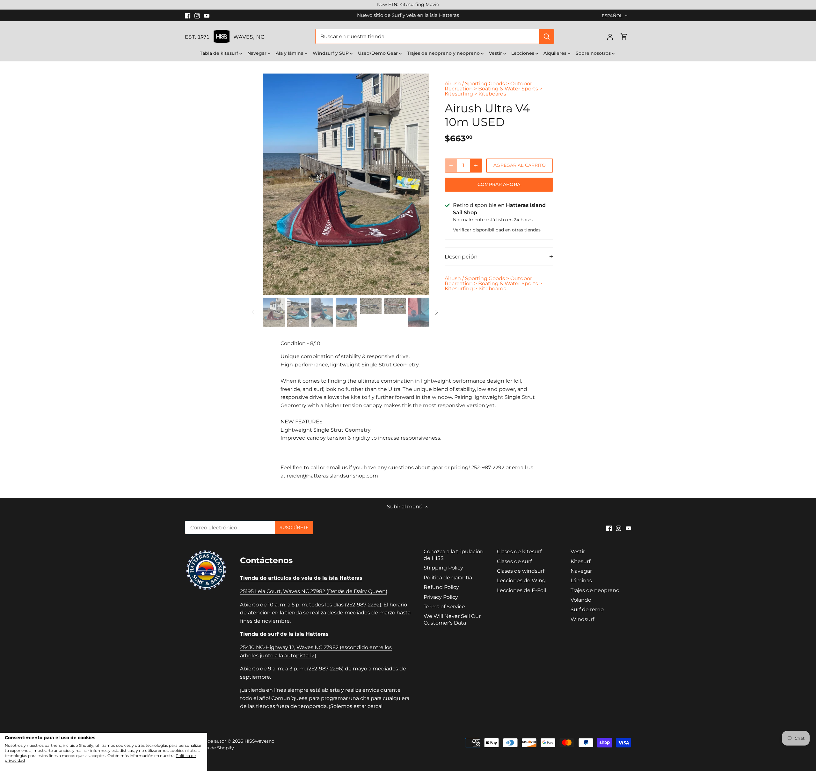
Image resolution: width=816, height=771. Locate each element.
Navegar (581, 571)
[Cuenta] (610, 36)
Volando (581, 600)
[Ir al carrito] (624, 36)
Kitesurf (580, 561)
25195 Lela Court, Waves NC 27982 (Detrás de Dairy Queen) (313, 591)
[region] (408, 5)
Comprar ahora (498, 184)
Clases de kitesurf (519, 551)
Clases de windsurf (520, 571)
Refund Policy (441, 587)
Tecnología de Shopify (209, 748)
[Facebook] (187, 15)
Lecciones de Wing (521, 580)
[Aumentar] (476, 165)
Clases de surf (514, 561)
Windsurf (582, 619)
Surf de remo (587, 609)
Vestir (578, 551)
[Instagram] (197, 15)
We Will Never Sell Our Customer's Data (452, 619)
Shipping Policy (443, 568)
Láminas (581, 580)
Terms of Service (444, 607)
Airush (453, 84)
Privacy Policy (441, 597)
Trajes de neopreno (595, 590)
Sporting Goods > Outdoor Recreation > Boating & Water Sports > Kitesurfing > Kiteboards (493, 89)
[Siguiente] (420, 184)
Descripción (461, 256)
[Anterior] (272, 184)
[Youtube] (206, 15)
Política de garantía (448, 578)
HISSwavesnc (259, 741)
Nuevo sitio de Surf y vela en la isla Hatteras (408, 15)
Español (612, 15)
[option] (346, 184)
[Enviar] (546, 36)
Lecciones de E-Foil (521, 590)
